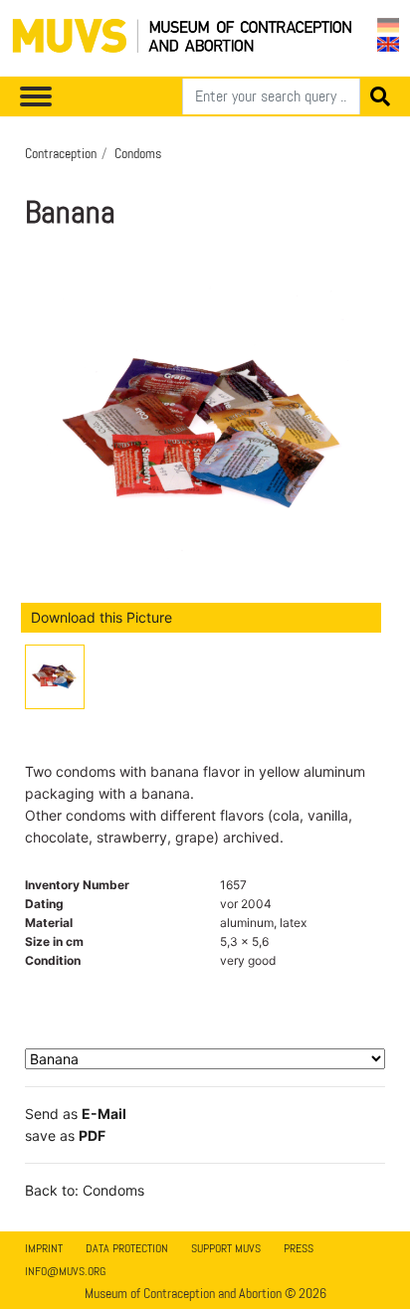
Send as (75, 1113)
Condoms (137, 153)
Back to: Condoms (84, 1190)
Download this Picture (101, 617)
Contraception (61, 153)
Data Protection (127, 1248)
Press (298, 1248)
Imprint (44, 1248)
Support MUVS (226, 1248)
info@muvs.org (65, 1271)
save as (65, 1135)
